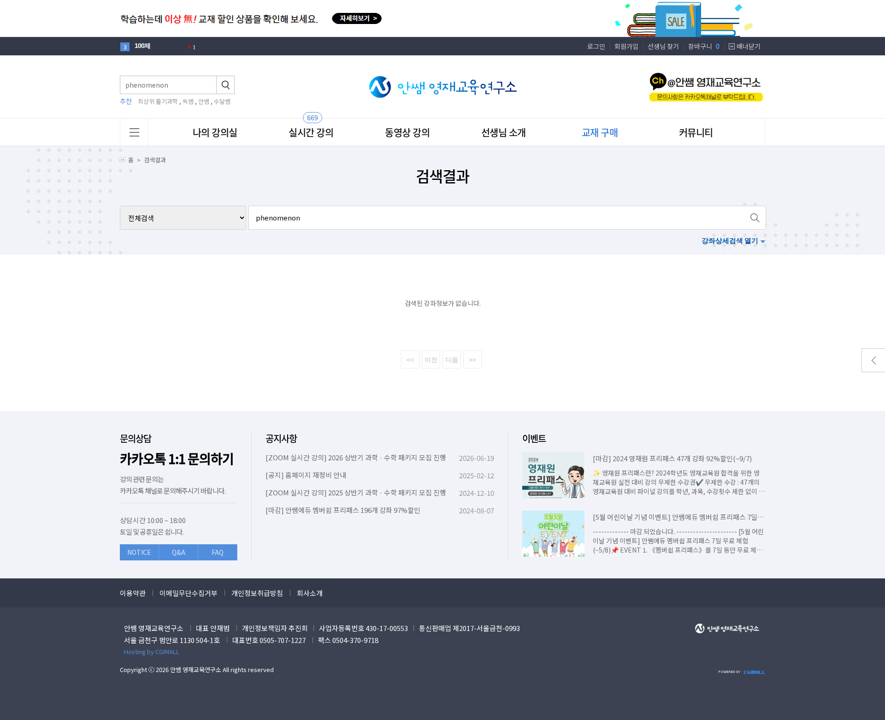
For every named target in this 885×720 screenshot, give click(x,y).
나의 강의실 (215, 132)
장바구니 (704, 46)
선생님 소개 (503, 132)
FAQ (218, 552)
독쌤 (188, 101)
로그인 (596, 46)
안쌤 (203, 101)
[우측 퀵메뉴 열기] (873, 360)
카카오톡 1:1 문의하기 (177, 458)
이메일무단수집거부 (188, 593)
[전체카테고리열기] (134, 132)
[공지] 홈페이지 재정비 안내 (306, 475)
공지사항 (281, 438)
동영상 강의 (407, 132)
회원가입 (626, 46)
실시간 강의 (311, 132)
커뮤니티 (696, 132)
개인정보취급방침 (257, 593)
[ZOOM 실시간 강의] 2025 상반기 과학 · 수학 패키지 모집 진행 (356, 492)
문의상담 (135, 438)
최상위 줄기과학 (158, 101)
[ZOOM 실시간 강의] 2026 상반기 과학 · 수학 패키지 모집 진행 (356, 457)
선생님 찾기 (663, 46)
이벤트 (534, 438)
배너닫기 (749, 46)
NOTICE (139, 552)
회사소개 (310, 593)
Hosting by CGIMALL (151, 651)
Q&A (178, 552)
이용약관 (133, 593)
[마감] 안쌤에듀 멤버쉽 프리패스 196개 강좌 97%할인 (343, 510)
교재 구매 (600, 132)
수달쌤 (222, 101)
